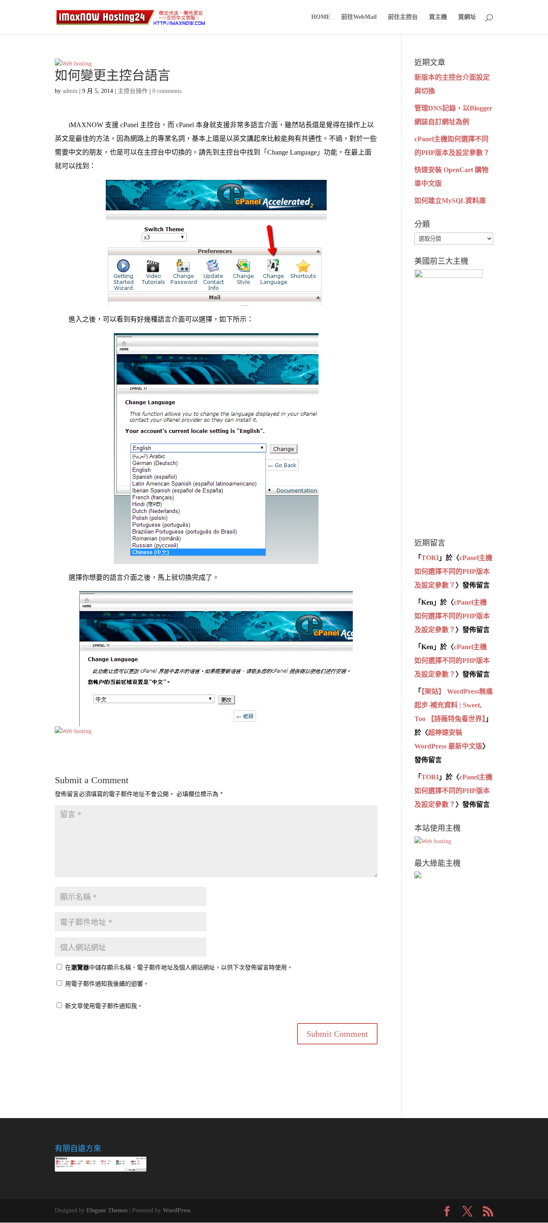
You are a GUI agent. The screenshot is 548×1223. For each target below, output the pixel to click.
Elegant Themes (107, 1210)
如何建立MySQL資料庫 (450, 200)
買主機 (438, 17)
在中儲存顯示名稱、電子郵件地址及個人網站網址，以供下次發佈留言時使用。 (179, 967)
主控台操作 (133, 91)
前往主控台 (403, 17)
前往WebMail (359, 17)
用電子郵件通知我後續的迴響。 (107, 984)
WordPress (177, 1210)
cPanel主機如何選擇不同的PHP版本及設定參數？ (453, 571)
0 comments (167, 91)
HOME (320, 17)
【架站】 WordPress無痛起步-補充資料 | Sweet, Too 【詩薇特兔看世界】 (453, 705)
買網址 (467, 17)
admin (70, 91)
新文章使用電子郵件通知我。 (104, 1006)
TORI (430, 557)
